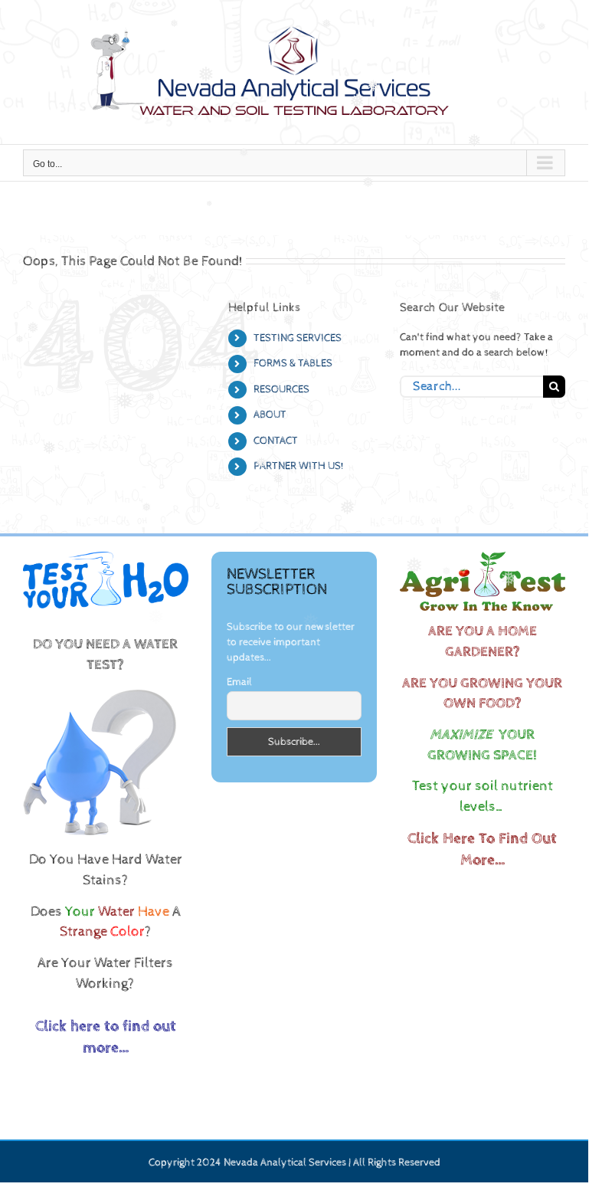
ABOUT (270, 414)
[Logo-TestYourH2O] (105, 557)
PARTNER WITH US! (299, 466)
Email (239, 682)
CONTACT (276, 440)
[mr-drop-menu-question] (99, 691)
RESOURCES (281, 389)
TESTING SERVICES (298, 338)
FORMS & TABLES (293, 363)
